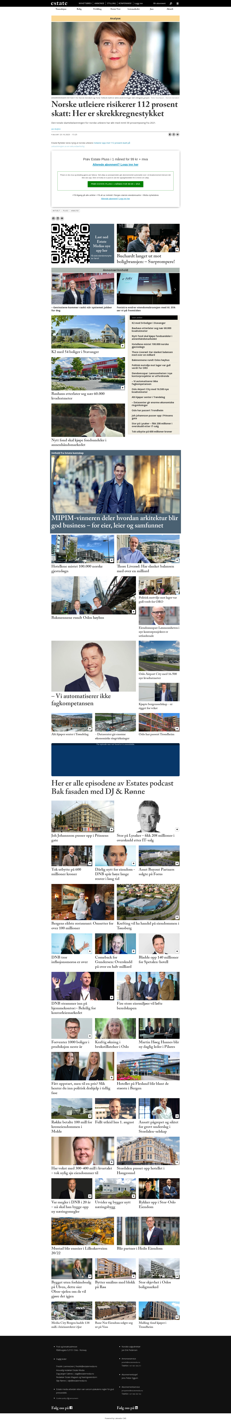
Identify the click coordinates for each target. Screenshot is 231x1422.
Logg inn (139, 3)
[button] (56, 289)
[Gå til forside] (59, 3)
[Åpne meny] (177, 3)
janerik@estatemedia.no (131, 1362)
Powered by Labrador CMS (115, 1418)
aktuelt (56, 210)
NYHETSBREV (85, 3)
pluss (65, 210)
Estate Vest (115, 9)
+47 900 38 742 (135, 1394)
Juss (152, 9)
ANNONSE (99, 3)
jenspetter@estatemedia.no (132, 1390)
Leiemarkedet (134, 9)
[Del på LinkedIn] (174, 134)
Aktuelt (170, 9)
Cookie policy (61, 1398)
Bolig (79, 9)
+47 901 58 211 (135, 1366)
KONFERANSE (125, 3)
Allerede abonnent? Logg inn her (115, 164)
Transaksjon (61, 9)
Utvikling (97, 9)
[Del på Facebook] (170, 134)
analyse (75, 210)
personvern (74, 1398)
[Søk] (170, 3)
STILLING (111, 3)
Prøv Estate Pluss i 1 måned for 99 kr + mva (115, 184)
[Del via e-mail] (177, 134)
